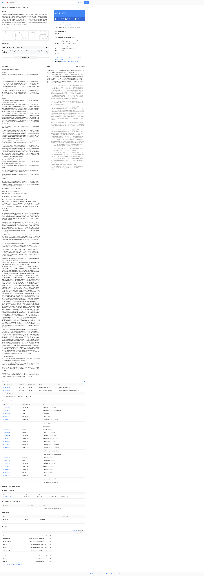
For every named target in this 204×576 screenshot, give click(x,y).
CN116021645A (6, 387)
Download (74, 530)
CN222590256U (6, 472)
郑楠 (71, 25)
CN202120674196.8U (7, 496)
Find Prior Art (70, 18)
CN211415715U (6, 416)
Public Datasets (100, 573)
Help (120, 573)
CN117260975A (6, 451)
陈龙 (60, 25)
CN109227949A (6, 423)
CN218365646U (6, 469)
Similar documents (73, 57)
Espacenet (63, 61)
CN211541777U (6, 454)
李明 (69, 25)
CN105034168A (6, 413)
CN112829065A (6, 419)
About (83, 573)
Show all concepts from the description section (13, 564)
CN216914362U (6, 463)
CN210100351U (6, 457)
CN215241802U (6, 410)
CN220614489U (6, 475)
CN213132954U (6, 429)
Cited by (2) (59, 57)
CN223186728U (6, 478)
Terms (107, 573)
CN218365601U (6, 438)
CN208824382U (6, 432)
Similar (77, 18)
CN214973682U (6, 447)
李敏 (63, 25)
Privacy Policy (114, 573)
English (64, 22)
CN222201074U (6, 482)
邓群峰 (65, 25)
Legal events (66, 57)
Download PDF (60, 18)
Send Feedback (91, 573)
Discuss (76, 61)
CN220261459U (6, 466)
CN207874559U (6, 426)
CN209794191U (6, 460)
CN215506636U (6, 444)
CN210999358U (6, 407)
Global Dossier (70, 61)
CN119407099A (6, 390)
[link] (5, 535)
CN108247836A (6, 435)
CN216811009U (6, 441)
